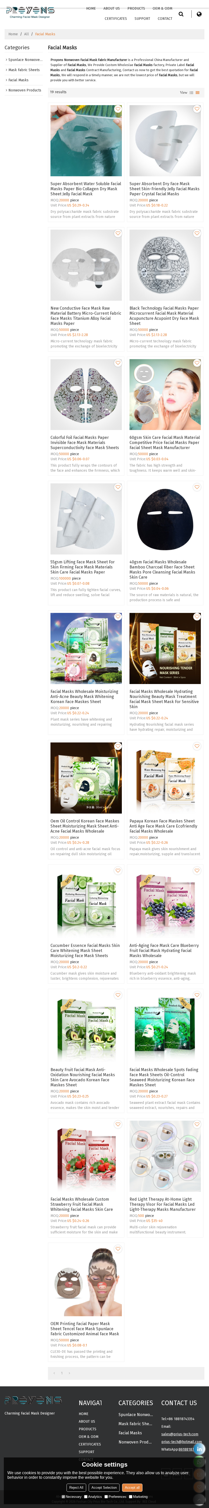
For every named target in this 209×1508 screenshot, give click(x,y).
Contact (165, 19)
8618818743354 (191, 1449)
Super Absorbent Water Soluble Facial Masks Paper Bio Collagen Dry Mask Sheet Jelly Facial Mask (85, 188)
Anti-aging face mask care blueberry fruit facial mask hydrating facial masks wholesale (164, 950)
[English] (199, 14)
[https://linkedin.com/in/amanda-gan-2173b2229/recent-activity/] (199, 1449)
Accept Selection (104, 1487)
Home (91, 8)
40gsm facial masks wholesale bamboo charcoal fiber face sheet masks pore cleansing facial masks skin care (162, 570)
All (26, 34)
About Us (111, 8)
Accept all (132, 1487)
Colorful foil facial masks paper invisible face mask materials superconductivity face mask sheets (84, 442)
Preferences (117, 1497)
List (191, 92)
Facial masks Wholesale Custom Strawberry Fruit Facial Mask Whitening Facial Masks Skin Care (81, 1204)
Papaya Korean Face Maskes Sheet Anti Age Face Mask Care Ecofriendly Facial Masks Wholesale (163, 826)
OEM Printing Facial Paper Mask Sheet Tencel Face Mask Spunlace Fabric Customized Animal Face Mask (84, 1328)
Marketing (140, 1497)
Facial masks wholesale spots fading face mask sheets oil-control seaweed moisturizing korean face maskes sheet (163, 1077)
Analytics (95, 1497)
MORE (9, 1422)
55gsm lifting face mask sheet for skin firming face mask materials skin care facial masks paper (82, 567)
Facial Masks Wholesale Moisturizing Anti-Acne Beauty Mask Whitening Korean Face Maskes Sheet (84, 696)
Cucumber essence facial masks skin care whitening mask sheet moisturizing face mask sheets (85, 950)
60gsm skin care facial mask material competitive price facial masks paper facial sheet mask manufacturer (164, 442)
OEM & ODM (162, 8)
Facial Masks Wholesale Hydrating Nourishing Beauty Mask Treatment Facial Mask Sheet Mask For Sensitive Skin (164, 699)
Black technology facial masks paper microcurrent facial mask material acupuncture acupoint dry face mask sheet (164, 316)
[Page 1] (54, 1373)
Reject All (76, 1487)
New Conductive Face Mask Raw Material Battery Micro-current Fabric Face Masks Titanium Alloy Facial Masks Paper (85, 316)
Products (136, 8)
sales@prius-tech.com (179, 1434)
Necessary (74, 1497)
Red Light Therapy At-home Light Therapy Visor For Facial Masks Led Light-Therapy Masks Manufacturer (162, 1204)
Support (142, 19)
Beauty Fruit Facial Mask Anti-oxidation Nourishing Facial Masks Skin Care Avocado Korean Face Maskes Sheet (82, 1077)
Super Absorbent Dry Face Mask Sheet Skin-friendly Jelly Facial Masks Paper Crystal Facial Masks (164, 188)
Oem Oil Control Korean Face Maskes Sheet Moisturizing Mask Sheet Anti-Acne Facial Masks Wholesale (84, 826)
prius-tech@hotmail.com (181, 1442)
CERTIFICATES (116, 19)
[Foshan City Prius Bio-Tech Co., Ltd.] (30, 11)
